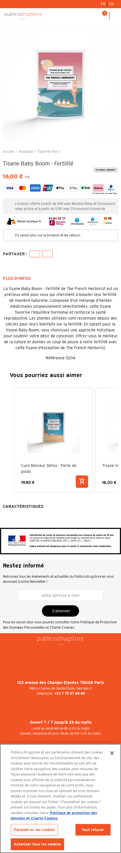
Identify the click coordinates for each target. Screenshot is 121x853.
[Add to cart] (82, 481)
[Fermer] (112, 753)
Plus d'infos (16, 278)
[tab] (60, 235)
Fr (104, 4)
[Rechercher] (95, 16)
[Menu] (115, 16)
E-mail (47, 254)
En (111, 4)
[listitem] (53, 440)
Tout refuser (93, 830)
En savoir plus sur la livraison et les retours (47, 235)
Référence (55, 358)
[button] (8, 84)
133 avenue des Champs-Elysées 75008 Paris (60, 682)
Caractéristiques (23, 506)
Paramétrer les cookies (34, 830)
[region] (60, 798)
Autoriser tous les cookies (37, 844)
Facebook (35, 254)
